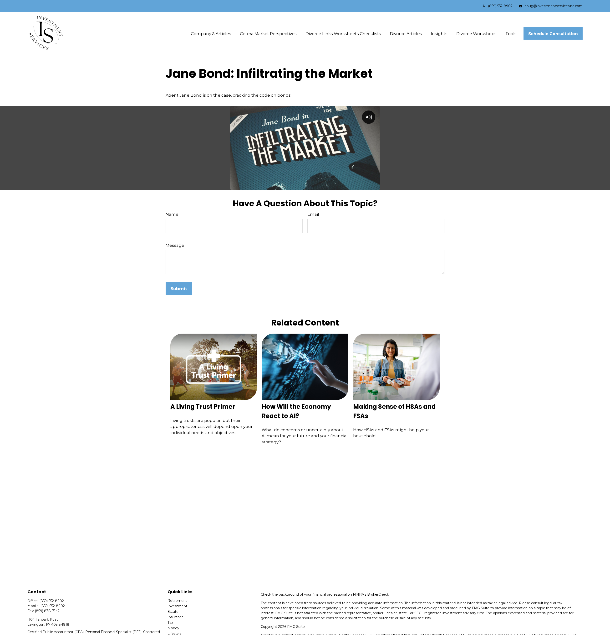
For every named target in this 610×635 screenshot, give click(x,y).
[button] (211, 33)
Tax (170, 622)
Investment (177, 606)
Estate (173, 611)
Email (313, 214)
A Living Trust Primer (202, 406)
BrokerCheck (378, 594)
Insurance (176, 617)
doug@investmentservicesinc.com (553, 6)
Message (175, 245)
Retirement (177, 600)
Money (173, 628)
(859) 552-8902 (500, 6)
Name (172, 214)
